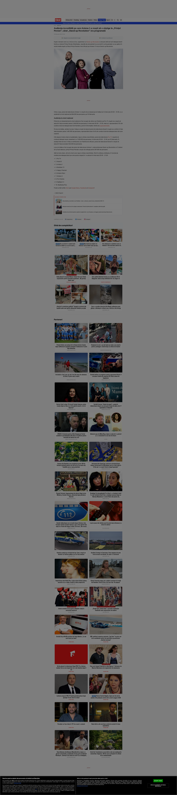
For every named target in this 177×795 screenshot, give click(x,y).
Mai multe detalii (17, 783)
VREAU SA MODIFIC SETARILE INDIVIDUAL (158, 785)
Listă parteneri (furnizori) (82, 785)
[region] (88, 785)
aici (36, 789)
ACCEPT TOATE (158, 780)
